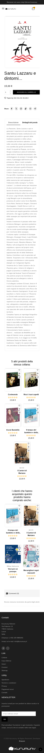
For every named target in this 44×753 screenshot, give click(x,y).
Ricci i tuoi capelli (31, 394)
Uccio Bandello (12, 430)
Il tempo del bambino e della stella (31, 431)
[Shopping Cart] (33, 8)
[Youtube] (8, 648)
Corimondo (13, 394)
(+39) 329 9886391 (16, 638)
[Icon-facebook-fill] (3, 648)
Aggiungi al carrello (26, 92)
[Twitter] (16, 109)
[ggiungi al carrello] (19, 377)
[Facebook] (11, 109)
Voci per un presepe (13, 570)
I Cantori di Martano (22, 472)
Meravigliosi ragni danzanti (31, 571)
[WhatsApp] (30, 109)
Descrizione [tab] (13, 122)
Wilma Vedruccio (13, 566)
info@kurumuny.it (20, 641)
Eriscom (22, 741)
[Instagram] (21, 109)
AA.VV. (22, 468)
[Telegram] (35, 109)
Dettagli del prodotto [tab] (31, 122)
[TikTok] (26, 109)
